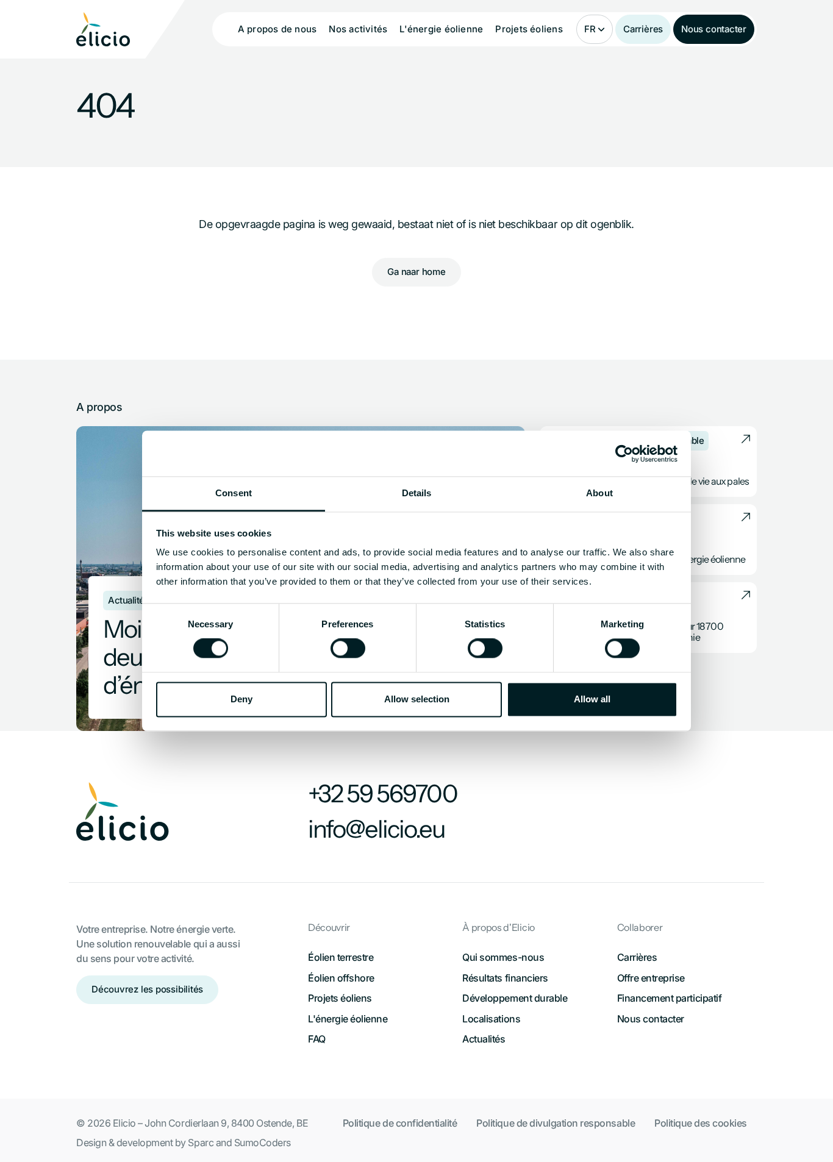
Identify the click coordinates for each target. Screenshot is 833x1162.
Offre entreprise (651, 978)
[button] (594, 29)
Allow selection (416, 699)
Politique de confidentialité (400, 1123)
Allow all (592, 699)
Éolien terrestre (340, 957)
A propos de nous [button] (277, 29)
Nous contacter (713, 29)
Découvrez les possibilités (147, 989)
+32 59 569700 (382, 794)
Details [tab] (417, 493)
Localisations (491, 1019)
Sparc (200, 1142)
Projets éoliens (528, 29)
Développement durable (514, 998)
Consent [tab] (233, 493)
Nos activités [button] (358, 29)
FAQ (317, 1039)
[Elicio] (103, 29)
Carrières (643, 29)
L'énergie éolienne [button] (441, 29)
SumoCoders (262, 1142)
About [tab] (599, 493)
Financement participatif (669, 998)
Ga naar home (416, 271)
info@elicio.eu (376, 829)
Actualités (483, 1039)
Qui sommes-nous (503, 957)
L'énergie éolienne (347, 1019)
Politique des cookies (700, 1123)
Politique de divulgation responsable (555, 1123)
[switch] (348, 648)
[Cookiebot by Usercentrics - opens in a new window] (624, 453)
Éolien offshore (341, 978)
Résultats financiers (505, 978)
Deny (241, 699)
